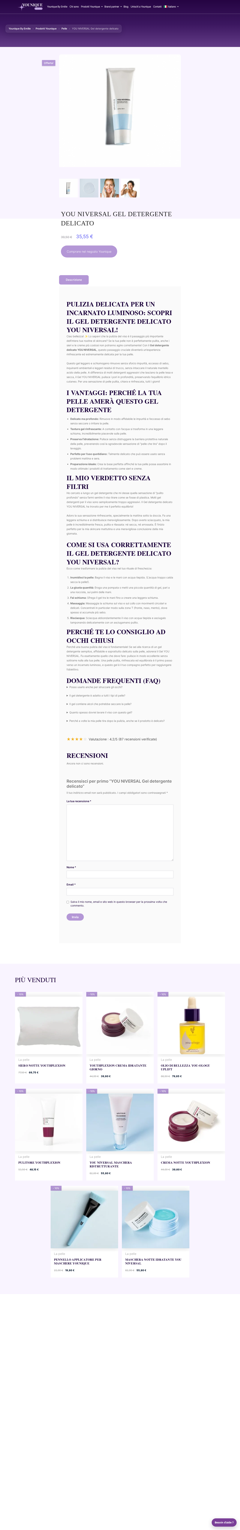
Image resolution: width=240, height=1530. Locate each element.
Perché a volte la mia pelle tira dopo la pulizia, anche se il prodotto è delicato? (117, 720)
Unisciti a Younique (141, 6)
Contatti (157, 6)
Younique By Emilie (57, 6)
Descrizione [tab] (74, 280)
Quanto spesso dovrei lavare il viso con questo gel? (100, 712)
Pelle (64, 28)
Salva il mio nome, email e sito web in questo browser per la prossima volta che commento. (118, 903)
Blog (126, 6)
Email (71, 884)
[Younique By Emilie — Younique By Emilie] (30, 5)
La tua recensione (79, 801)
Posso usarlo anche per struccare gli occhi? (95, 687)
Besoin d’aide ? (224, 1522)
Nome (71, 867)
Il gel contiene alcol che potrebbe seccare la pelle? (100, 704)
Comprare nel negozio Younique (89, 251)
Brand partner (111, 6)
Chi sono (74, 6)
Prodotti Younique (90, 6)
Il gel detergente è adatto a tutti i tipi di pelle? (97, 695)
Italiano (172, 6)
